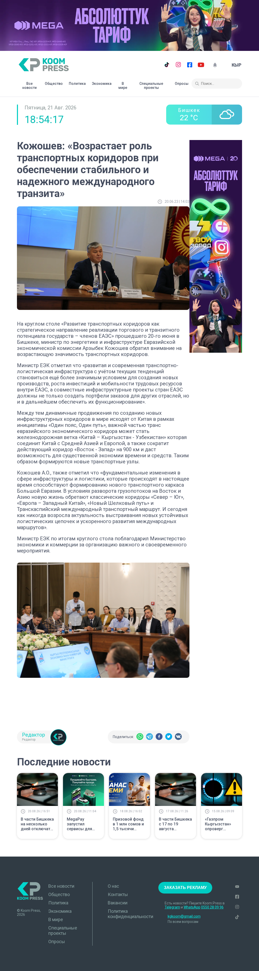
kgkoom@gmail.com (184, 916)
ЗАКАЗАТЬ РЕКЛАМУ (185, 887)
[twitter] (168, 737)
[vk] (178, 737)
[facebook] (159, 737)
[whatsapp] (139, 737)
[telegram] (149, 737)
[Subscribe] (215, 65)
